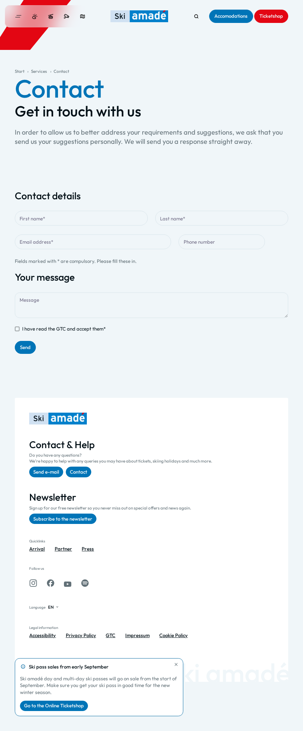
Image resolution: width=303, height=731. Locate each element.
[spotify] (85, 583)
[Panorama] (82, 16)
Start (19, 71)
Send (25, 347)
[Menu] (18, 16)
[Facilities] (51, 16)
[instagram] (33, 583)
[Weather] (35, 16)
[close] (176, 664)
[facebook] (50, 583)
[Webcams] (67, 16)
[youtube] (67, 583)
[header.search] (196, 16)
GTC (61, 329)
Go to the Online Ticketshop (54, 705)
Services (39, 71)
